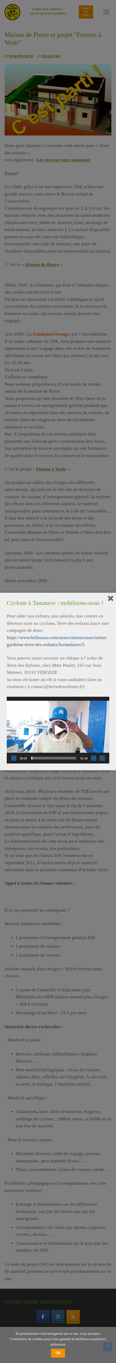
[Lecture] (13, 758)
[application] (58, 730)
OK (58, 1353)
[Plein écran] (102, 758)
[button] (58, 730)
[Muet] (93, 758)
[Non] (107, 1346)
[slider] (53, 758)
